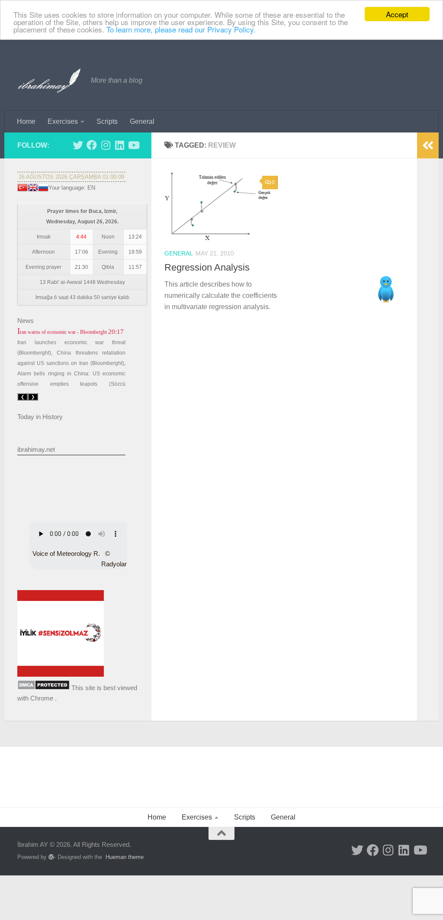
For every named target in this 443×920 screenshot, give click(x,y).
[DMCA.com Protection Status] (43, 687)
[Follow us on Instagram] (105, 145)
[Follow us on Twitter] (78, 145)
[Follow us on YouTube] (133, 145)
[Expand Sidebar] (428, 145)
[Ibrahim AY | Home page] (49, 81)
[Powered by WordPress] (51, 857)
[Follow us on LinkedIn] (119, 145)
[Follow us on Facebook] (92, 145)
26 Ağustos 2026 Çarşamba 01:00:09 (71, 177)
